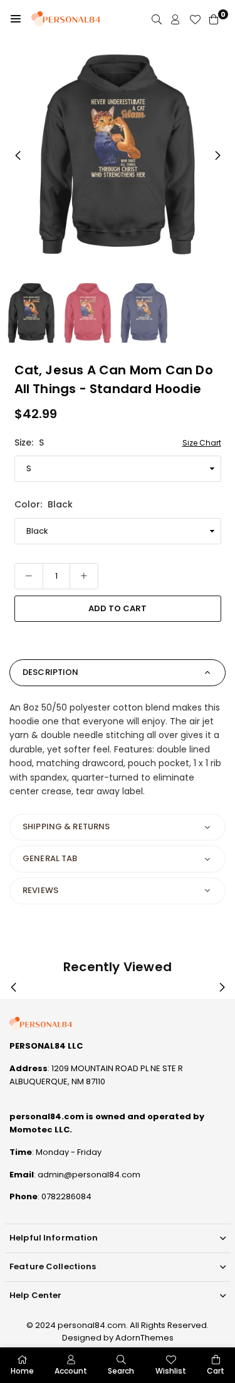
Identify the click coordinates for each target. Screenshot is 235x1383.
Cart (215, 1371)
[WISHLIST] (195, 19)
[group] (117, 154)
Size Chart (201, 442)
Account (71, 1371)
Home (22, 1371)
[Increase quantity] (84, 576)
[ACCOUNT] (175, 19)
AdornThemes (144, 1338)
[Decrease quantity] (29, 576)
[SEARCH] (156, 19)
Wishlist (170, 1371)
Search (121, 1371)
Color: (43, 504)
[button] (15, 18)
